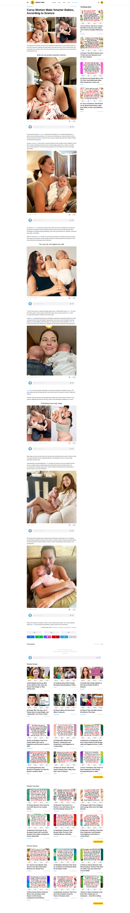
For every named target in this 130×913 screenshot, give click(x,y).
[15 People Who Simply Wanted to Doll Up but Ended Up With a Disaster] (91, 673)
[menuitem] (54, 2)
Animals (28, 900)
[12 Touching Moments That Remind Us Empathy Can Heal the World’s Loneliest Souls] (38, 757)
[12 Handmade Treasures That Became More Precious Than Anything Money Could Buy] (65, 820)
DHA (68, 313)
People (81, 84)
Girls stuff (82, 689)
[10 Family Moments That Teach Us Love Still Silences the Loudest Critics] (38, 795)
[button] (34, 632)
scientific (41, 134)
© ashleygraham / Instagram (32, 297)
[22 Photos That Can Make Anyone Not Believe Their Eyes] (91, 700)
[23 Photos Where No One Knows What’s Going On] (65, 700)
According (29, 390)
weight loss (72, 321)
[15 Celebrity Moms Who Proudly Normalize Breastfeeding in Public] (65, 673)
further (32, 318)
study (37, 143)
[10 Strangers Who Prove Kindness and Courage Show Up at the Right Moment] (91, 795)
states (68, 311)
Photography (56, 714)
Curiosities (82, 33)
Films (28, 691)
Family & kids (30, 6)
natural (47, 463)
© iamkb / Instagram (30, 524)
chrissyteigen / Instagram (57, 627)
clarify (39, 236)
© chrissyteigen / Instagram (32, 121)
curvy (33, 624)
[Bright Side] (37, 2)
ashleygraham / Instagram (70, 627)
